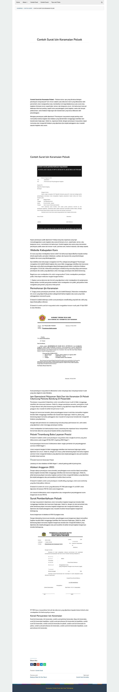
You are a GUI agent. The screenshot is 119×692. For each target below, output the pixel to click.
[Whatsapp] (44, 664)
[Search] (101, 2)
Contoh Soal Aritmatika (82, 676)
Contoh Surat (39, 670)
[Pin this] (38, 664)
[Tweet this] (34, 664)
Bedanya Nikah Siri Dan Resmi (38, 676)
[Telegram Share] (41, 664)
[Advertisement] (59, 25)
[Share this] (31, 664)
